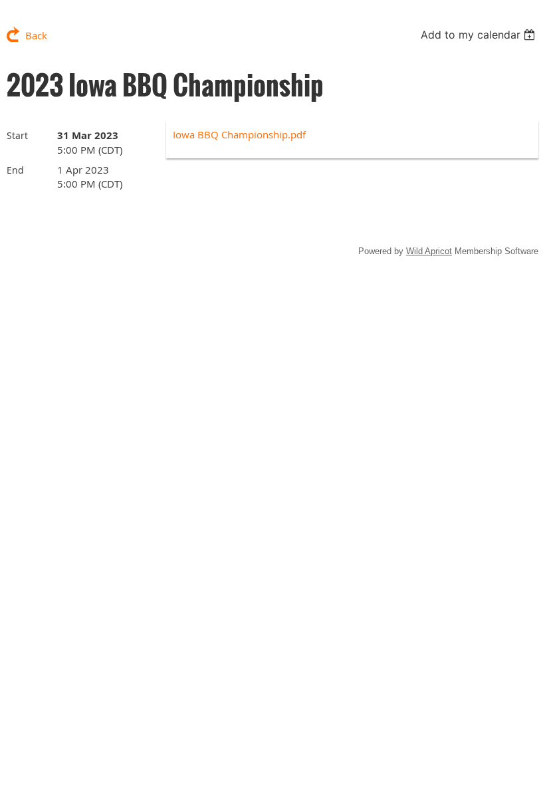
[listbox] (479, 35)
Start (17, 135)
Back (36, 35)
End (15, 170)
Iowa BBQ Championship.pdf (239, 134)
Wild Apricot (429, 251)
